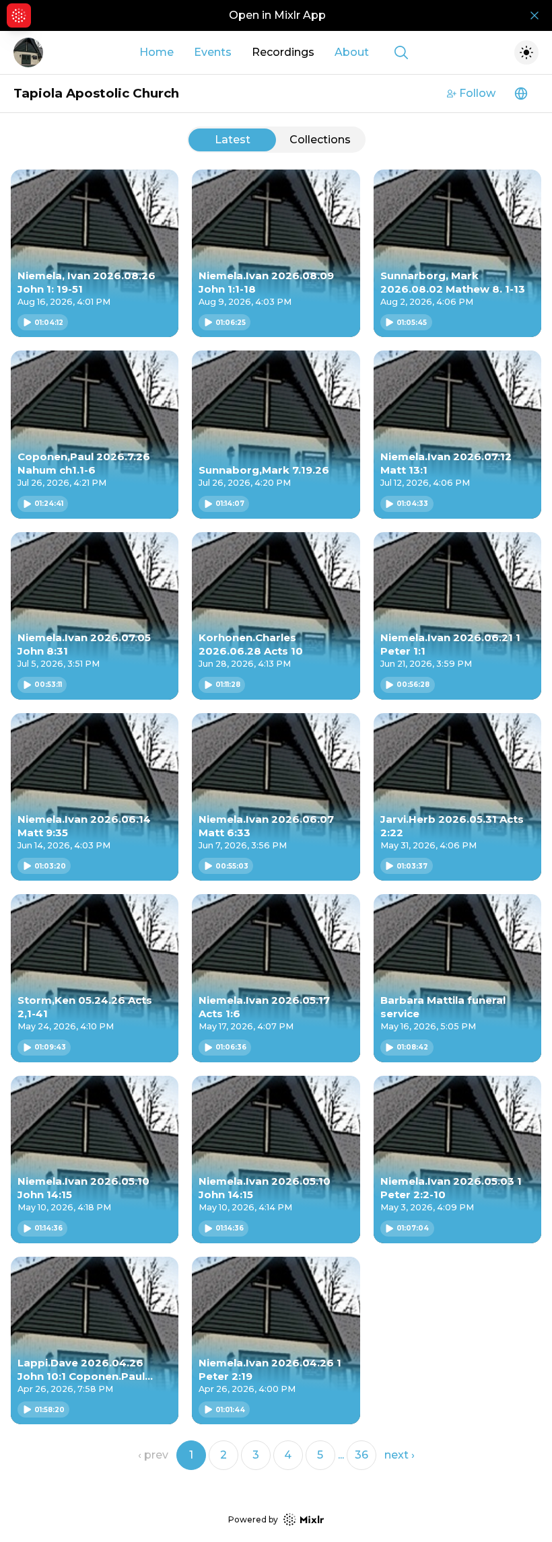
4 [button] (287, 1454)
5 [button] (320, 1454)
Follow (477, 93)
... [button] (341, 1454)
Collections (320, 139)
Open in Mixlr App (277, 15)
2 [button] (223, 1454)
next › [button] (399, 1454)
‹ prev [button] (153, 1454)
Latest (232, 139)
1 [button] (191, 1454)
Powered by (253, 1519)
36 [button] (361, 1454)
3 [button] (255, 1454)
